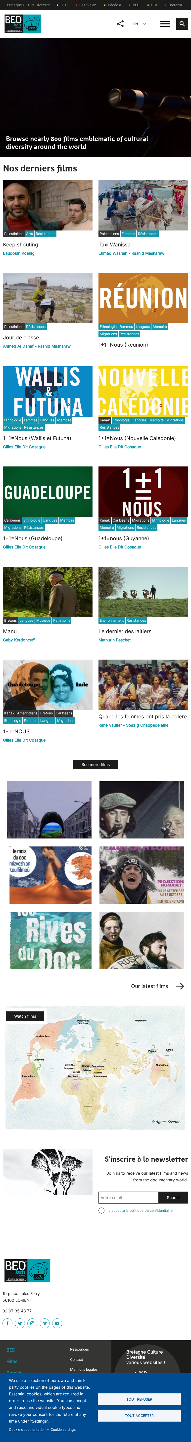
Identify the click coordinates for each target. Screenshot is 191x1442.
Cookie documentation (27, 1430)
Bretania (175, 5)
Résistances (45, 233)
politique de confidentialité (151, 1210)
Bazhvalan (87, 5)
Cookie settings (63, 1430)
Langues (143, 326)
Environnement (112, 620)
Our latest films (149, 986)
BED (136, 5)
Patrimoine (61, 620)
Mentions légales (83, 1369)
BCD (64, 5)
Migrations (108, 334)
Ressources (79, 1349)
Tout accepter (139, 1416)
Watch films (25, 1016)
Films (12, 1361)
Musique (43, 620)
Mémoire (160, 326)
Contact (76, 1359)
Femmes (128, 233)
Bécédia (114, 5)
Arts (29, 233)
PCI (154, 5)
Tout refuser (139, 1399)
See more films (96, 764)
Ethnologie (108, 326)
